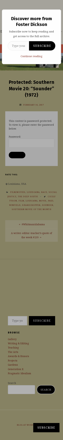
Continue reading (31, 56)
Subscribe (42, 46)
